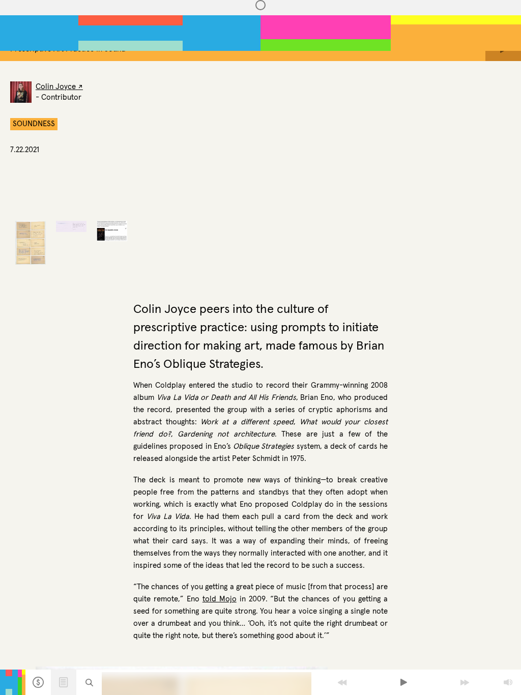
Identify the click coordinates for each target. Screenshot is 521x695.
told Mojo (219, 599)
